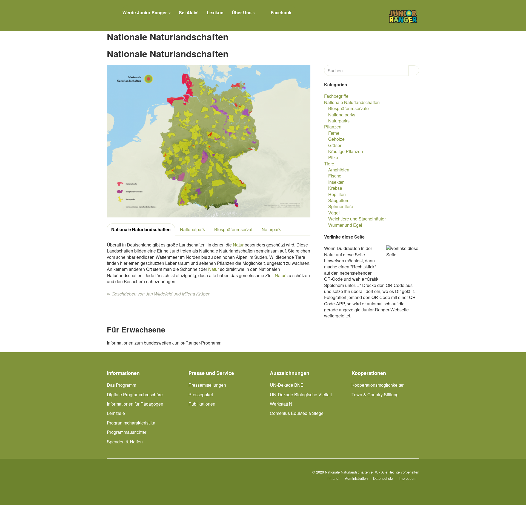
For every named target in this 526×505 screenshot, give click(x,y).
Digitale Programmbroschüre (135, 394)
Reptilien (337, 194)
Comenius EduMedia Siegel (297, 413)
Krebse (335, 188)
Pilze (333, 157)
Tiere (329, 163)
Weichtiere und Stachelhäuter (357, 219)
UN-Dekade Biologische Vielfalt (301, 394)
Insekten (336, 182)
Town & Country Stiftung (375, 394)
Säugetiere (339, 200)
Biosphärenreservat (233, 229)
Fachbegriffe (336, 96)
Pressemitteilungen (207, 385)
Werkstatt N (281, 404)
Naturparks (339, 120)
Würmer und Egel (345, 225)
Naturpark (271, 229)
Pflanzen (332, 127)
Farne (333, 133)
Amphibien (338, 170)
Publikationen (201, 404)
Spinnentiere (340, 206)
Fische (334, 176)
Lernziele (116, 413)
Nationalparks (341, 114)
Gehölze (336, 139)
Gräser (334, 145)
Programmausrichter (126, 432)
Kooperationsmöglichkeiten (378, 385)
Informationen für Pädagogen (135, 404)
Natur (238, 245)
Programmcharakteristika (131, 423)
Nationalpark (192, 229)
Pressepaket (200, 394)
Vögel (334, 213)
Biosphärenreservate (348, 108)
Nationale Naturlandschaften (141, 229)
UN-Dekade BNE (287, 385)
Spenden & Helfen (125, 441)
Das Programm (121, 385)
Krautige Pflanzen (345, 151)
